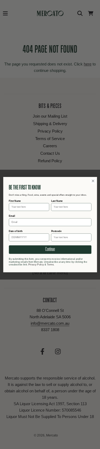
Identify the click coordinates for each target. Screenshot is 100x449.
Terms (50, 264)
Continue (50, 249)
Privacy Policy (36, 264)
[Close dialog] (93, 181)
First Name (15, 200)
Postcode (56, 231)
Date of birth (15, 231)
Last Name (56, 200)
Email (12, 216)
